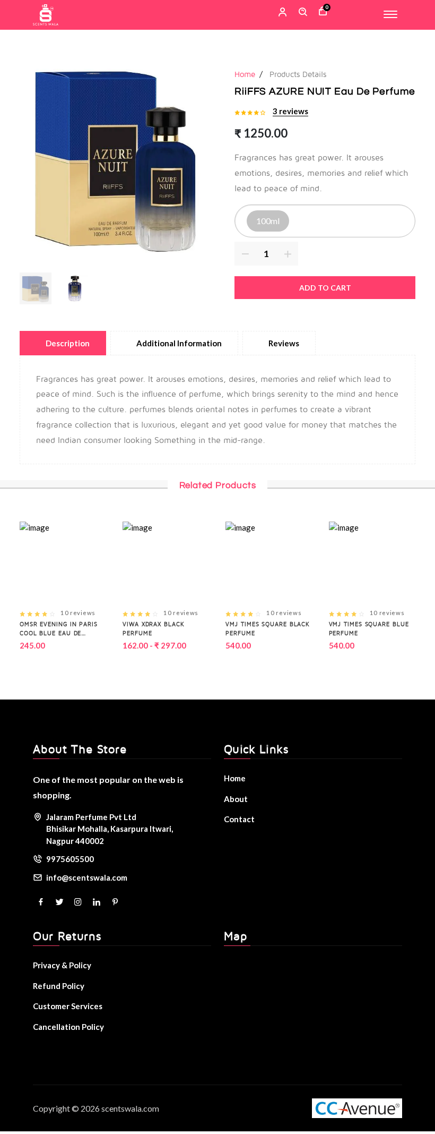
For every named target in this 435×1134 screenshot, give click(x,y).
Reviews (283, 343)
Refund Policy (58, 986)
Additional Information (179, 343)
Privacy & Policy (62, 965)
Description (68, 343)
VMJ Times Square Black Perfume (267, 628)
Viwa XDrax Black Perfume (153, 628)
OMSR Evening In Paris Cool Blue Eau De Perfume (59, 628)
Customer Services (67, 1006)
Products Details (297, 74)
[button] (35, 288)
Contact (239, 819)
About (236, 799)
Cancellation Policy (68, 1026)
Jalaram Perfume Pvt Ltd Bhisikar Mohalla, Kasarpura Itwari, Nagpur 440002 (109, 829)
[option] (116, 156)
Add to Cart (325, 287)
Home (244, 74)
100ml (268, 221)
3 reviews (290, 111)
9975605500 (70, 859)
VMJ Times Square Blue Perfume (369, 628)
